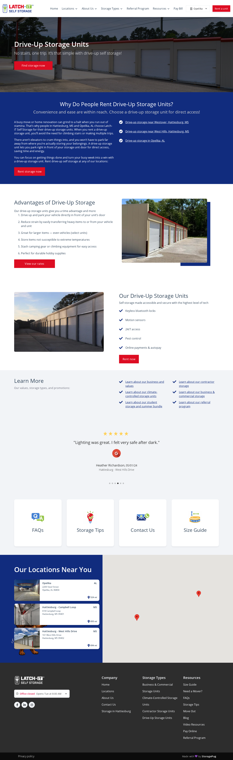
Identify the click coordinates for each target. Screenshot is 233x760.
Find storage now (33, 65)
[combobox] (42, 694)
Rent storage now (29, 171)
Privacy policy (26, 756)
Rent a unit (221, 8)
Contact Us (109, 704)
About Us (108, 698)
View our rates (34, 264)
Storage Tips (191, 704)
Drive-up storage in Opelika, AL (145, 141)
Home (106, 684)
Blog (186, 718)
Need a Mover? (192, 691)
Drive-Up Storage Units (157, 718)
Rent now (129, 359)
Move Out (189, 711)
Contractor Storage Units (158, 711)
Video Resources (194, 724)
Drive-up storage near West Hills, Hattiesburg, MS (157, 131)
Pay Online (190, 731)
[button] (109, 483)
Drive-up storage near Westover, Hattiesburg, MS (157, 122)
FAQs (186, 698)
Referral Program (194, 738)
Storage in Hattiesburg (116, 711)
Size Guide (189, 684)
